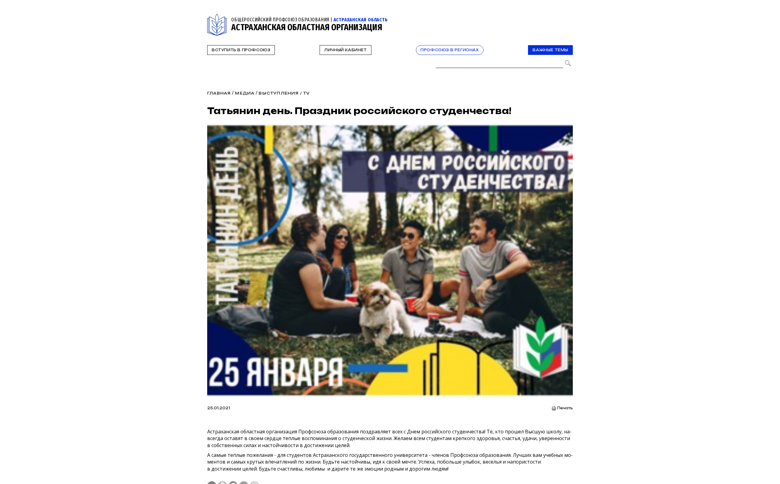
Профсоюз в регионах (449, 50)
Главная (219, 93)
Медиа (244, 93)
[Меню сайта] (567, 17)
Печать (565, 408)
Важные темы (550, 50)
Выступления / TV (284, 93)
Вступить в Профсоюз (241, 50)
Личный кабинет (345, 50)
